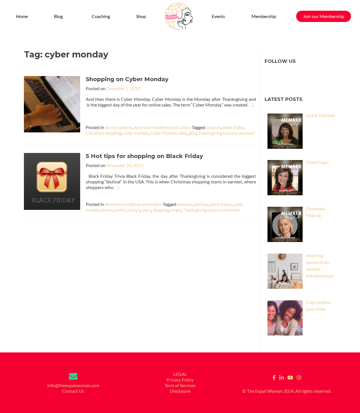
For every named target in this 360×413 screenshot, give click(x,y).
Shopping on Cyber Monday (127, 79)
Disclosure (180, 391)
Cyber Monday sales (168, 133)
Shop (141, 16)
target (175, 209)
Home (22, 16)
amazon (213, 127)
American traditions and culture (162, 127)
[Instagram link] (299, 377)
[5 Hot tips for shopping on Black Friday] (52, 180)
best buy (201, 204)
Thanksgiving (210, 133)
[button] (59, 16)
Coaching (101, 16)
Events (218, 16)
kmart (108, 209)
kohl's (120, 209)
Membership (263, 16)
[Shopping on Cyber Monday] (52, 103)
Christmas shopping (103, 133)
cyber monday (136, 133)
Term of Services (180, 385)
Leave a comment (239, 133)
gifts (192, 133)
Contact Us (73, 391)
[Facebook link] (274, 377)
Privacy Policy (180, 379)
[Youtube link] (290, 377)
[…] (250, 104)
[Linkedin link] (281, 377)
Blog (58, 16)
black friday (233, 127)
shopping (161, 209)
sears (146, 209)
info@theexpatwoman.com (73, 385)
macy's (133, 209)
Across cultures (118, 127)
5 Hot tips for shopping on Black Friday (144, 156)
